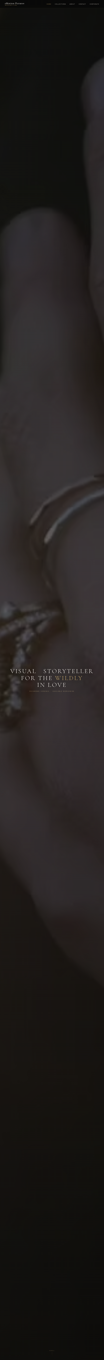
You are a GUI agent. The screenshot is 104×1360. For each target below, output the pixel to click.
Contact (82, 4)
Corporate (94, 4)
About (72, 4)
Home (49, 4)
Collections (60, 4)
